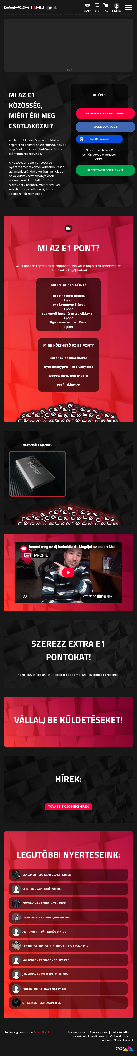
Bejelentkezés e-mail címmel (105, 113)
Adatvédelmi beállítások (88, 1036)
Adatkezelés (120, 1032)
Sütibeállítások (119, 1036)
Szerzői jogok (98, 1032)
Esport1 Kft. (42, 1032)
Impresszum (76, 1032)
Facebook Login (105, 126)
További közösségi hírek (68, 806)
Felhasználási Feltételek (117, 1040)
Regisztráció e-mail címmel (105, 170)
